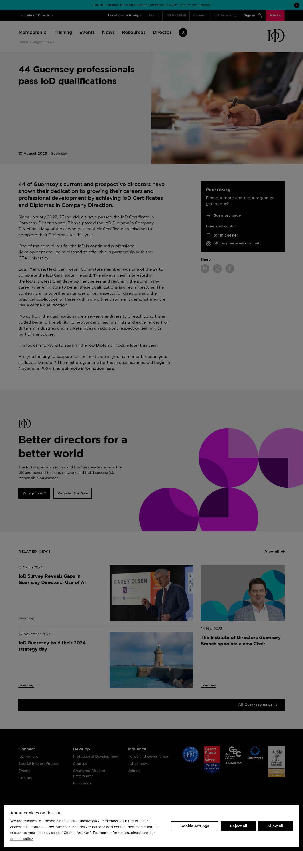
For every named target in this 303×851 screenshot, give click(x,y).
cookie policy (21, 838)
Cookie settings (194, 826)
